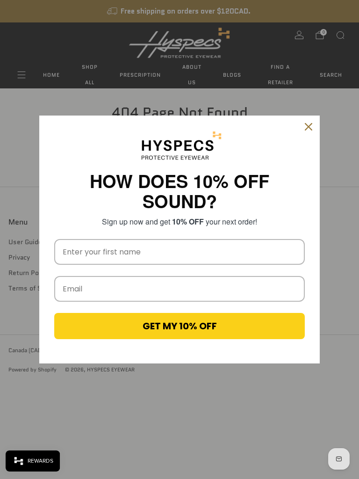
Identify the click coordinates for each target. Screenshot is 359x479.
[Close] (308, 127)
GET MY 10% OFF (180, 326)
